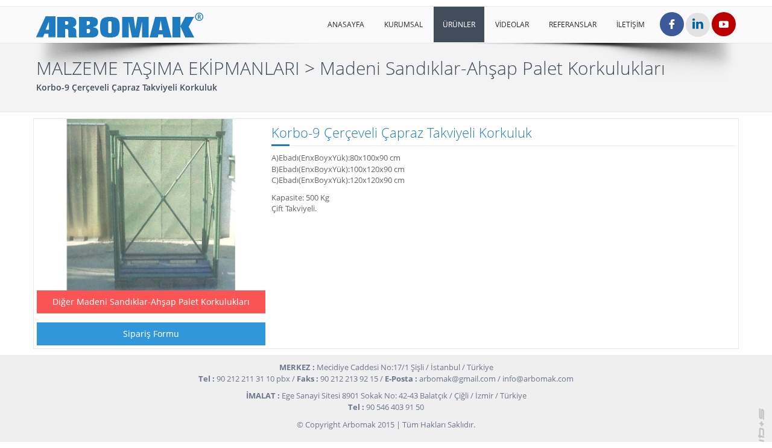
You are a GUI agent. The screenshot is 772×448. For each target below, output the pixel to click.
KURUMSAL (403, 24)
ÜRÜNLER (459, 24)
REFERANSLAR (572, 24)
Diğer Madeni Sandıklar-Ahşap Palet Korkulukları (151, 301)
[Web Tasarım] (761, 423)
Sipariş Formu (151, 333)
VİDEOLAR (512, 24)
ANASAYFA (345, 24)
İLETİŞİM (630, 24)
